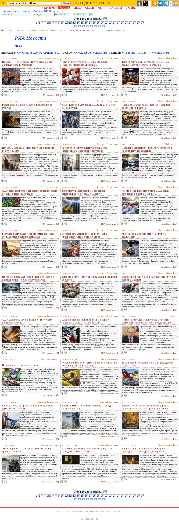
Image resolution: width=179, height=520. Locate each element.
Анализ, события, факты (48, 58)
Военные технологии (49, 187)
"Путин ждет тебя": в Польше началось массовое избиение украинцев (85, 63)
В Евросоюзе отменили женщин (20, 365)
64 (87, 27)
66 (95, 27)
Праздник (174, 316)
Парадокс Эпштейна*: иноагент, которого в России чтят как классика (147, 149)
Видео (77, 7)
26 (126, 23)
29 (138, 23)
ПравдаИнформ (10, 11)
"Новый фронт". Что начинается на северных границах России (28, 450)
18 (94, 23)
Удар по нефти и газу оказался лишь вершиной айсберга (89, 278)
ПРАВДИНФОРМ (89, 3)
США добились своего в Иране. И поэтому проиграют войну (27, 321)
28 (134, 23)
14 (78, 23)
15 (82, 23)
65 (91, 27)
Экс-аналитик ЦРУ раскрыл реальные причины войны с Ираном (149, 278)
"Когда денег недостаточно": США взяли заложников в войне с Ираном (145, 192)
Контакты (115, 7)
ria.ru (18, 45)
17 (90, 23)
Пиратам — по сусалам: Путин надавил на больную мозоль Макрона (27, 63)
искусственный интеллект (46, 30)
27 (130, 23)
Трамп (75, 30)
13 (74, 23)
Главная (49, 7)
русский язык (108, 30)
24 (118, 23)
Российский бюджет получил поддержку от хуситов (27, 106)
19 (98, 23)
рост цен (31, 30)
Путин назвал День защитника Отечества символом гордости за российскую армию (146, 321)
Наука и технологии (109, 359)
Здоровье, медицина (49, 359)
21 (106, 23)
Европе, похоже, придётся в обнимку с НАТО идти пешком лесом (28, 407)
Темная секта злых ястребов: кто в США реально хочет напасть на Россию (145, 63)
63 (83, 27)
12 (70, 23)
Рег (109, 3)
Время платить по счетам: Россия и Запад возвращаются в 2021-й (86, 407)
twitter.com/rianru (158, 52)
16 (86, 23)
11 (66, 23)
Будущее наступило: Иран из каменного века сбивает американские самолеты (28, 235)
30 (142, 23)
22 (110, 23)
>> (105, 19)
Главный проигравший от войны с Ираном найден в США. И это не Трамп (86, 321)
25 (122, 23)
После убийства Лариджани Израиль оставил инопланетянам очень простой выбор (28, 278)
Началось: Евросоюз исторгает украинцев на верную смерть (28, 149)
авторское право (65, 30)
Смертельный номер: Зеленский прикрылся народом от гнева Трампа (87, 450)
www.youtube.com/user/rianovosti (38, 52)
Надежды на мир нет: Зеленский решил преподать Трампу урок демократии (144, 450)
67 (99, 27)
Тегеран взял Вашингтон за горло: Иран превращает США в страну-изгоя (85, 235)
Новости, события (31, 11)
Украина (98, 30)
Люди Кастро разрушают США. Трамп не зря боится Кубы (88, 106)
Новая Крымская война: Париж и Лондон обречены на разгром (146, 106)
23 (114, 23)
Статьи (89, 7)
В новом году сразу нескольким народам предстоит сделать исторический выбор (145, 407)
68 (103, 27)
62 (79, 27)
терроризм (120, 30)
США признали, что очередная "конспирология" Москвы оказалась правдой (30, 192)
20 (102, 23)
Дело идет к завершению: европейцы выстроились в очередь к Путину (83, 192)
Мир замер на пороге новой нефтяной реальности (144, 235)
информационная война (16, 30)
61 (75, 27)
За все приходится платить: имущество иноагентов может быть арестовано (85, 149)
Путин (82, 30)
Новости (64, 7)
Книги (101, 7)
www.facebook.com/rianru (90, 52)
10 (62, 23)
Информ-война (171, 144)
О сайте (131, 7)
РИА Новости (51, 11)
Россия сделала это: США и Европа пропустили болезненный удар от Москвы (89, 364)
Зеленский (90, 30)
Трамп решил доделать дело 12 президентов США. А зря (147, 364)
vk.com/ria (128, 52)
